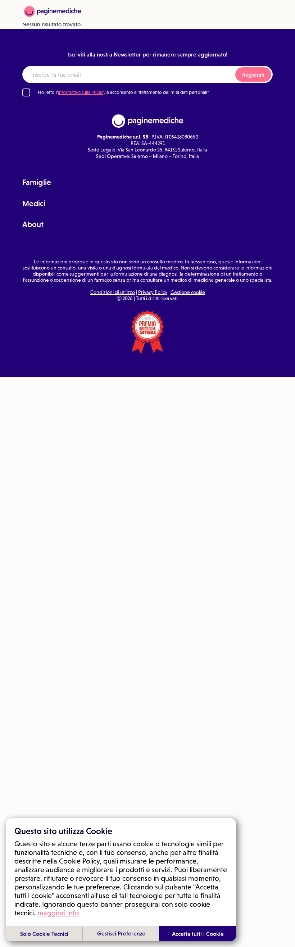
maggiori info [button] (58, 913)
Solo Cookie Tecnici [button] (44, 933)
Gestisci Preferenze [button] (121, 933)
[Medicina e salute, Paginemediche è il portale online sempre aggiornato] (52, 11)
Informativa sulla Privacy (81, 92)
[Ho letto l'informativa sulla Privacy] (26, 92)
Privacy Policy (152, 292)
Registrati (253, 75)
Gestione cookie (188, 292)
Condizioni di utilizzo (112, 292)
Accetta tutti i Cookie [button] (198, 933)
